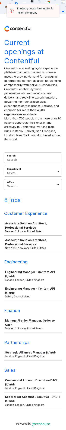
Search (11, 155)
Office (10, 182)
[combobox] (7, 173)
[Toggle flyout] (58, 171)
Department (14, 168)
